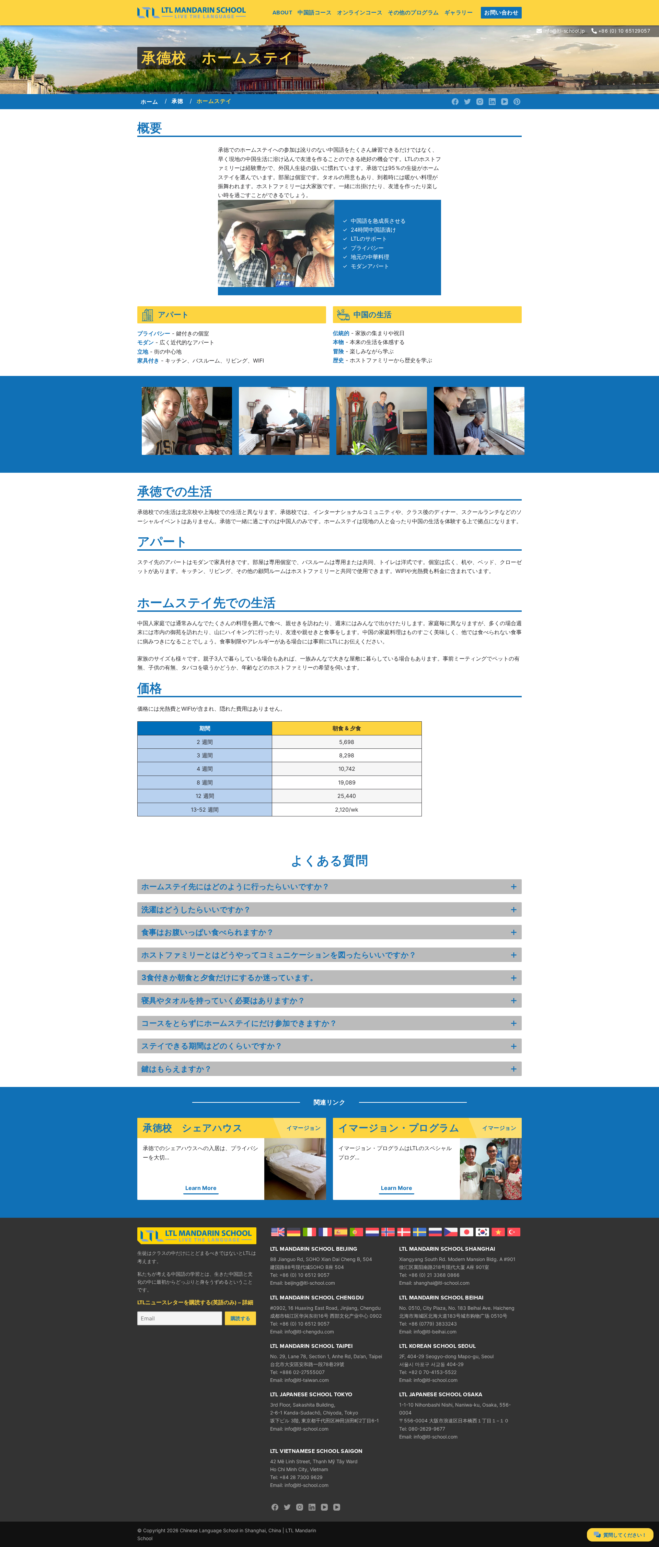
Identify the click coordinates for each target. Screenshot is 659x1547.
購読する (240, 1318)
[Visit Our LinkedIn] (492, 101)
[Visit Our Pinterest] (517, 101)
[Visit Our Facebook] (455, 101)
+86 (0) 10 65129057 (624, 30)
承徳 (177, 101)
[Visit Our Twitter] (467, 101)
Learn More (201, 1187)
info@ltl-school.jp (564, 30)
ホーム (149, 102)
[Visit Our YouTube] (504, 101)
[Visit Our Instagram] (480, 101)
